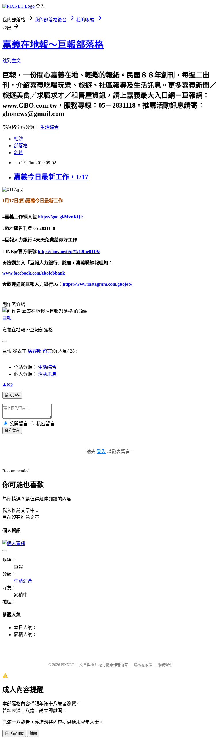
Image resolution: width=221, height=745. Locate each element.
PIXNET (67, 665)
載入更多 (12, 395)
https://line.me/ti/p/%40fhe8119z (69, 251)
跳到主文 (11, 60)
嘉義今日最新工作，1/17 (51, 177)
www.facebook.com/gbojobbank (33, 273)
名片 (18, 152)
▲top (7, 384)
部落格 (21, 145)
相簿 (18, 138)
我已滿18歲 (14, 733)
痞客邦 (34, 351)
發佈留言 (12, 430)
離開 (33, 733)
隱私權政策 (143, 665)
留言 (47, 351)
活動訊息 (47, 374)
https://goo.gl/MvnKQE (60, 216)
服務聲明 (165, 665)
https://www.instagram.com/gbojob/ (97, 284)
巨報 (7, 318)
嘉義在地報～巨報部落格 (53, 44)
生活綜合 (49, 127)
